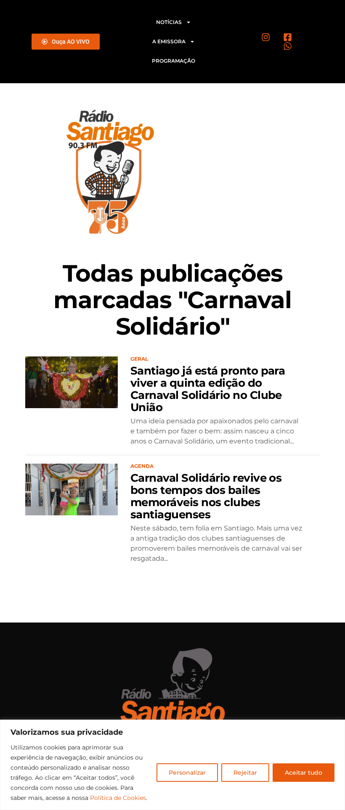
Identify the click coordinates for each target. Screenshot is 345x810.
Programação (173, 61)
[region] (172, 765)
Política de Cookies (118, 798)
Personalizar (187, 772)
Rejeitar (245, 772)
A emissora (169, 41)
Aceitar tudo (303, 772)
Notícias (169, 22)
